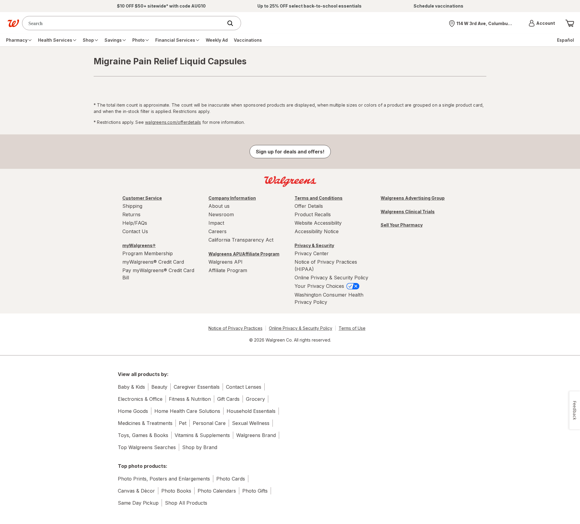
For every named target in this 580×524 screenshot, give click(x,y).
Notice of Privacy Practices (235, 328)
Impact (216, 223)
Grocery (255, 399)
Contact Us (135, 231)
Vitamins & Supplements (202, 435)
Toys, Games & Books (143, 435)
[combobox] (124, 23)
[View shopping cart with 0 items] (569, 23)
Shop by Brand (199, 447)
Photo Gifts (255, 491)
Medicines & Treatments (145, 423)
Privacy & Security (314, 245)
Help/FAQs (134, 223)
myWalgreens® (139, 245)
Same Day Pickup (138, 503)
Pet (182, 423)
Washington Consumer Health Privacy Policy (329, 298)
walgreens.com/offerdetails (173, 122)
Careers (217, 231)
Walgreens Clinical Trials (408, 211)
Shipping (132, 206)
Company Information (232, 198)
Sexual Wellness (250, 423)
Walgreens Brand (256, 435)
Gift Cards (228, 399)
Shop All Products (186, 503)
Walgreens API (225, 262)
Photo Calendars (217, 491)
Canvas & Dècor (136, 491)
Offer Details (309, 206)
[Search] (233, 23)
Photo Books (176, 491)
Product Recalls (313, 214)
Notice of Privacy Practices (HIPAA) (326, 265)
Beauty (159, 387)
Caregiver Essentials (197, 387)
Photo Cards (230, 479)
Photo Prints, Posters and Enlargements (164, 479)
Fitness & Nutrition (190, 399)
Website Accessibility (318, 223)
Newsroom (221, 214)
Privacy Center (312, 253)
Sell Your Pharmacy (402, 224)
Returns (131, 214)
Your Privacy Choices (320, 286)
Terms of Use (352, 328)
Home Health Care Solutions (187, 411)
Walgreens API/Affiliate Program (243, 253)
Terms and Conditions (319, 198)
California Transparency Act (240, 240)
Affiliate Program (227, 270)
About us (219, 206)
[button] (541, 23)
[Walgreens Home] (13, 23)
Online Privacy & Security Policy (331, 278)
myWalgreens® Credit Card (153, 262)
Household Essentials (251, 411)
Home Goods (133, 411)
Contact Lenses (243, 387)
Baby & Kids (131, 387)
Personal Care (209, 423)
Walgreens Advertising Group (413, 198)
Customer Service (142, 198)
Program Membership (147, 253)
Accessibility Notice (317, 231)
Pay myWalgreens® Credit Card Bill (158, 274)
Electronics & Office (140, 399)
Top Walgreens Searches (147, 447)
